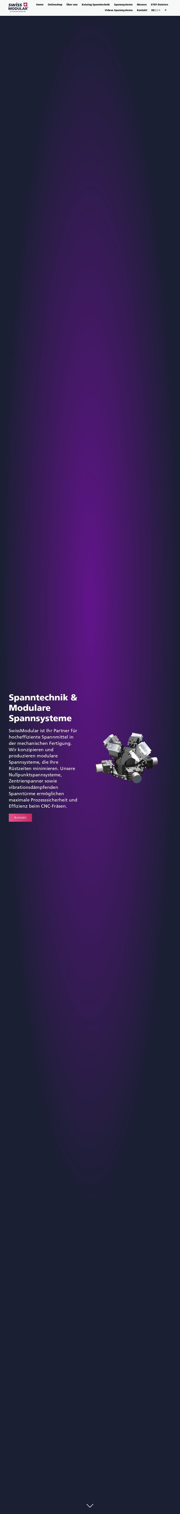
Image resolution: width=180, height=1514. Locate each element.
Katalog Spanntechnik (96, 4)
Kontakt (142, 10)
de (153, 10)
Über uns (72, 4)
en (158, 10)
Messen (142, 4)
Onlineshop (55, 4)
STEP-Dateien (159, 4)
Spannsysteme (123, 4)
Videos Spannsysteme (119, 10)
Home (40, 4)
